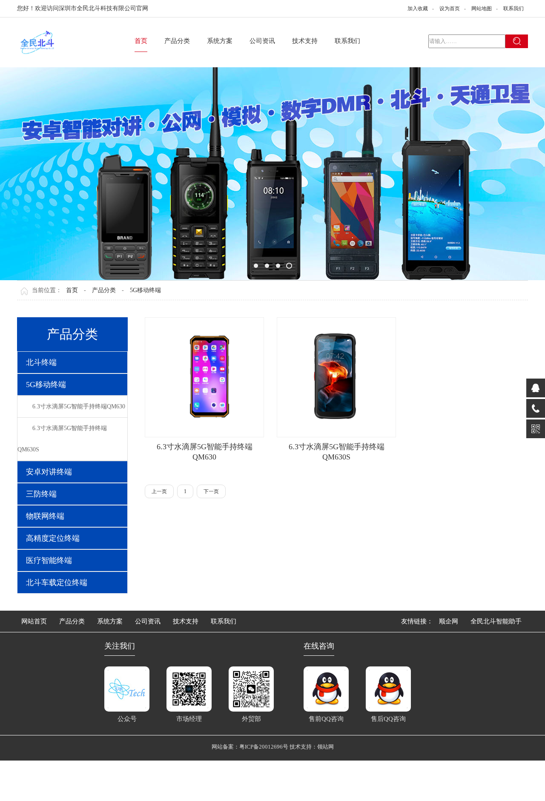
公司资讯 (262, 40)
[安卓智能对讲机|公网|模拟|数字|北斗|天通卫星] (272, 173)
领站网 (325, 747)
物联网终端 (45, 516)
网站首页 (34, 621)
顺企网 (448, 621)
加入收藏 (417, 8)
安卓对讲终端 (49, 472)
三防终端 (41, 494)
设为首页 (449, 8)
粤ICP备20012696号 (264, 747)
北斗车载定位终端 (56, 582)
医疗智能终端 (49, 560)
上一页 (159, 491)
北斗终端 (41, 362)
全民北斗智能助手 (496, 621)
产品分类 (177, 40)
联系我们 (513, 8)
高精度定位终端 (53, 538)
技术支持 (305, 40)
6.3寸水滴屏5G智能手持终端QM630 (78, 406)
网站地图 (481, 8)
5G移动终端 (145, 290)
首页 (141, 40)
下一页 (211, 491)
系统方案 (219, 40)
